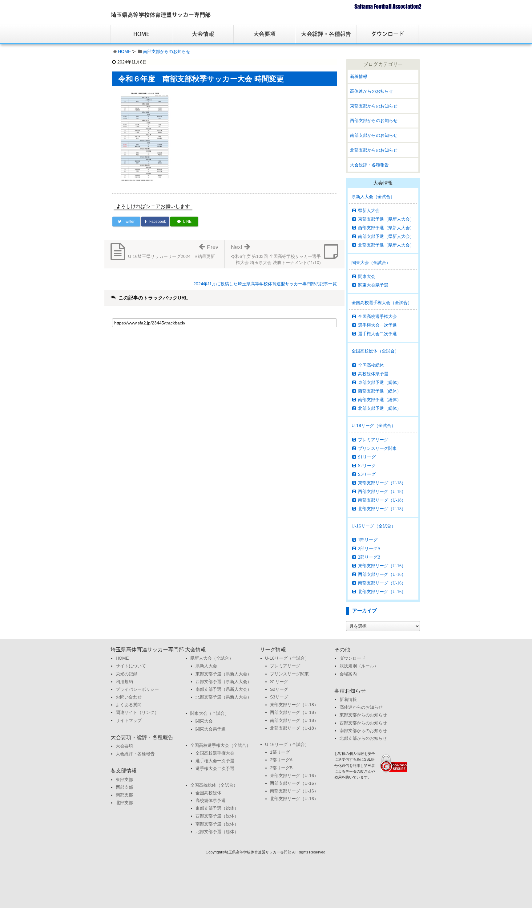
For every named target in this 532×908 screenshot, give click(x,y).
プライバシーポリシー (137, 689)
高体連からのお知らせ (371, 91)
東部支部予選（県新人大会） (386, 219)
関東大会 (366, 276)
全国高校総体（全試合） (375, 350)
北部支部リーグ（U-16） (382, 591)
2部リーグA (369, 548)
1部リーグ (367, 540)
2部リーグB (369, 557)
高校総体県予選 (373, 374)
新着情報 (358, 76)
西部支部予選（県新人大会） (386, 228)
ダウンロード (352, 658)
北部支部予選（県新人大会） (386, 245)
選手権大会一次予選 (377, 325)
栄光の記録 (126, 673)
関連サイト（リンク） (137, 712)
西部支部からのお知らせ (373, 120)
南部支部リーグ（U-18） (382, 500)
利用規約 (124, 681)
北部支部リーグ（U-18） (382, 509)
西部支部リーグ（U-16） (382, 574)
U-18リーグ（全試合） (374, 425)
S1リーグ (367, 457)
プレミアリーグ (373, 440)
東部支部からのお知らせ (373, 106)
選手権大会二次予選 (377, 334)
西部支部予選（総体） (379, 391)
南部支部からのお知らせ (166, 51)
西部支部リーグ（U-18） (382, 491)
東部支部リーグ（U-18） (382, 483)
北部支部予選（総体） (379, 408)
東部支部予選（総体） (379, 382)
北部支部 (124, 802)
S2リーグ (367, 465)
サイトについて (131, 665)
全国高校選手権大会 (377, 316)
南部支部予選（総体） (379, 399)
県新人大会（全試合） (373, 196)
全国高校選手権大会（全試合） (382, 302)
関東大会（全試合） (371, 262)
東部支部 (124, 779)
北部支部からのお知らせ (373, 150)
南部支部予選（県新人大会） (386, 236)
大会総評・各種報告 (369, 164)
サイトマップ (129, 720)
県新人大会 (369, 210)
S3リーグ (367, 474)
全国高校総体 (371, 365)
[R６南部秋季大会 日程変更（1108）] (144, 136)
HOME (124, 51)
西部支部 (124, 787)
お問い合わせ (129, 696)
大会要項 (124, 745)
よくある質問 (129, 704)
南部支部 (124, 794)
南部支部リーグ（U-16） (382, 583)
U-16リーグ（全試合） (374, 525)
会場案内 (348, 673)
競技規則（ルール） (359, 665)
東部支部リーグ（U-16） (382, 566)
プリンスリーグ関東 (377, 448)
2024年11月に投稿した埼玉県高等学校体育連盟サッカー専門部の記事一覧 (265, 283)
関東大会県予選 (373, 285)
